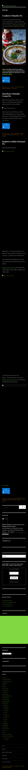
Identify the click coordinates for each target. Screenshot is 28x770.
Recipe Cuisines (6, 699)
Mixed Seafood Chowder (7, 600)
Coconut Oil (7, 738)
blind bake (17, 133)
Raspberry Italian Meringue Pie (13, 142)
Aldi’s (7, 112)
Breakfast (6, 708)
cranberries (20, 86)
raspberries (19, 499)
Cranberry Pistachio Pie (12, 15)
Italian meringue (9, 499)
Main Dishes (7, 716)
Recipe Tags (5, 727)
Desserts (12, 86)
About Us (5, 677)
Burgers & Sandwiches (7, 681)
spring (12, 134)
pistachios (8, 88)
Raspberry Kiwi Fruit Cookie (8, 267)
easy (23, 86)
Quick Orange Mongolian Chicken (9, 602)
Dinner (4, 685)
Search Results (6, 728)
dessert (3, 134)
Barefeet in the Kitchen (18, 24)
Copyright (5, 683)
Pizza (6, 717)
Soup (4, 732)
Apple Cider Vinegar (7, 679)
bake (16, 86)
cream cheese (22, 133)
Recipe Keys (5, 723)
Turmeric (6, 739)
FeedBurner (16, 582)
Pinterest (4, 71)
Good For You (5, 688)
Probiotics (5, 692)
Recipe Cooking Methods (7, 696)
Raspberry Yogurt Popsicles (8, 379)
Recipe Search (5, 725)
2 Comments (14, 88)
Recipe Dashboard (6, 701)
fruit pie (3, 499)
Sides (6, 721)
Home (3, 746)
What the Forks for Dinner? (7, 766)
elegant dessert (21, 498)
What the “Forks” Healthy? (8, 736)
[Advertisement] (14, 630)
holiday (3, 88)
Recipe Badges (6, 694)
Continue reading (7, 74)
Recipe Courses (6, 697)
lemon (14, 499)
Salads (6, 719)
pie (5, 88)
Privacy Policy (6, 690)
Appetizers (7, 707)
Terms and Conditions (7, 734)
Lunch (6, 714)
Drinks (4, 686)
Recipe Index (5, 703)
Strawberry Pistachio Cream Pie (11, 95)
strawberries (16, 134)
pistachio (8, 134)
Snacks (4, 730)
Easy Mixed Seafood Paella (8, 606)
